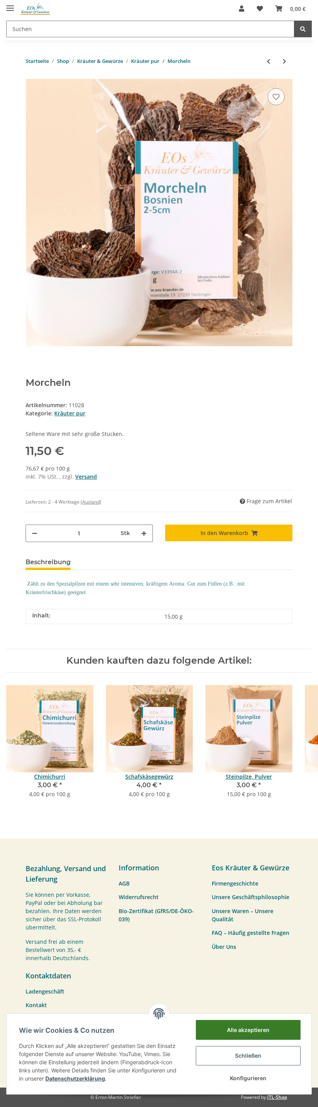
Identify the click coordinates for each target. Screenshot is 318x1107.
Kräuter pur (69, 413)
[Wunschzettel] (260, 8)
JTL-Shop (277, 1097)
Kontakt (36, 1005)
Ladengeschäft (45, 991)
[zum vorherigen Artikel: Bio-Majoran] (269, 61)
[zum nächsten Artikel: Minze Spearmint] (284, 61)
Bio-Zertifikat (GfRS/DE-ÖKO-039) (156, 915)
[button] (242, 8)
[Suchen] (303, 29)
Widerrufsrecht (139, 897)
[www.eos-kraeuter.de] (35, 8)
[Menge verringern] (34, 533)
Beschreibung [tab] (48, 562)
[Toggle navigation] (10, 5)
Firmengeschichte (235, 883)
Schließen (248, 1055)
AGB (124, 883)
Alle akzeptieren (248, 1030)
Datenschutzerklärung (75, 1078)
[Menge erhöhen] (143, 533)
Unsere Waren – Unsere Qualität (242, 915)
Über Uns (224, 946)
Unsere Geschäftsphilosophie (250, 897)
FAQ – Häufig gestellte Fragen (250, 932)
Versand (86, 476)
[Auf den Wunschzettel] (276, 96)
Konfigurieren (248, 1078)
